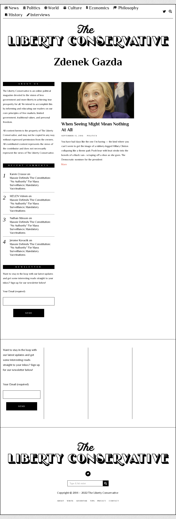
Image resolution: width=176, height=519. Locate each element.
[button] (106, 483)
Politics (92, 136)
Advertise (81, 501)
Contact (114, 501)
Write (70, 501)
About (60, 501)
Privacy (101, 501)
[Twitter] (164, 11)
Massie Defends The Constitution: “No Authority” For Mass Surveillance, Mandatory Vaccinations (30, 183)
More (64, 164)
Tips (92, 501)
